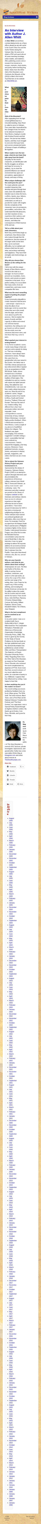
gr (22, 5)
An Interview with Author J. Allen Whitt (15, 33)
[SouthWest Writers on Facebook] (17, 6)
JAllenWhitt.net (12, 81)
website (14, 494)
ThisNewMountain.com (13, 760)
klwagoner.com (10, 755)
